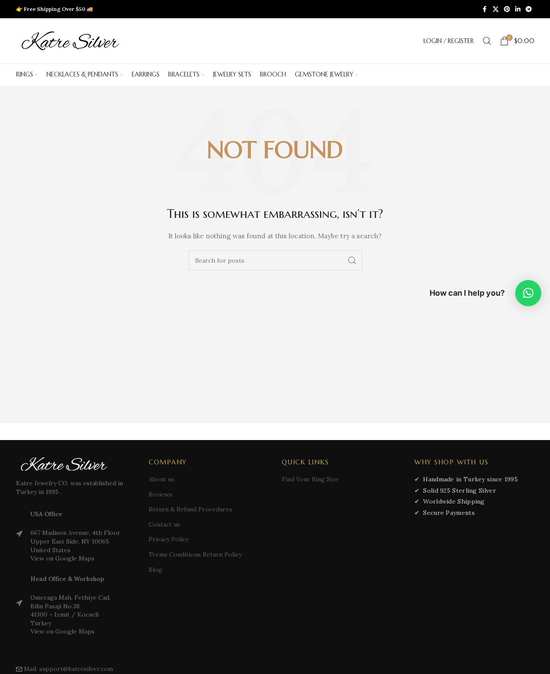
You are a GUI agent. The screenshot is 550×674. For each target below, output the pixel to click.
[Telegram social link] (528, 9)
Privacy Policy (169, 539)
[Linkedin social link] (518, 9)
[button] (528, 293)
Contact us (164, 524)
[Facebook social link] (485, 9)
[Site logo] (70, 40)
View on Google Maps (62, 558)
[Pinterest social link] (507, 9)
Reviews (160, 494)
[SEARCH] (352, 260)
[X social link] (495, 9)
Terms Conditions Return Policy (195, 554)
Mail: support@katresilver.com (68, 669)
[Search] (487, 41)
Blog (155, 570)
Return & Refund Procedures (190, 509)
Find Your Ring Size (310, 479)
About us (161, 479)
